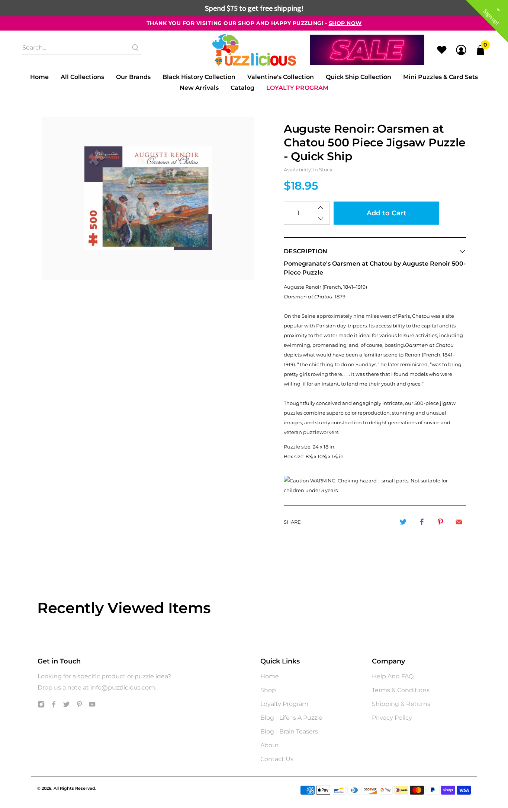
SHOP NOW (345, 23)
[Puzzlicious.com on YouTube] (92, 705)
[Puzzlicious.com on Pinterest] (79, 705)
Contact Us (276, 759)
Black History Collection (199, 76)
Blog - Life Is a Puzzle (291, 717)
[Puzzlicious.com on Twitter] (66, 705)
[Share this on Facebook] (422, 522)
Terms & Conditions (401, 690)
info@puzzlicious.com (122, 687)
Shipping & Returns (401, 703)
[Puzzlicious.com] (254, 50)
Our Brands (133, 76)
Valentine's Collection (280, 76)
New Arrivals (199, 87)
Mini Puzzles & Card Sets (440, 76)
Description (306, 251)
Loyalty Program (297, 87)
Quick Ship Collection (358, 76)
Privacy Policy (392, 717)
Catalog (242, 87)
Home (39, 76)
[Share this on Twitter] (403, 522)
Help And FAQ (393, 676)
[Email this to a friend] (459, 522)
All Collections (82, 76)
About (269, 745)
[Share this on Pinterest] (440, 522)
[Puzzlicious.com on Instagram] (41, 705)
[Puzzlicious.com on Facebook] (53, 705)
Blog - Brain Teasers (289, 731)
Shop (268, 690)
